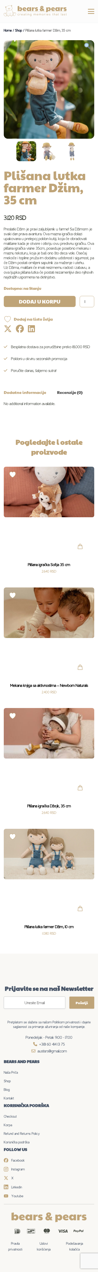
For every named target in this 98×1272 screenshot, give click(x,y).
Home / (9, 30)
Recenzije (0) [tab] (70, 392)
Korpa (8, 1125)
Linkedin (16, 1187)
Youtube (17, 1196)
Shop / (20, 30)
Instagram (18, 1169)
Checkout (10, 1116)
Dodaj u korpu (39, 301)
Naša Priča (11, 1072)
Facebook (18, 1160)
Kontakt (9, 1098)
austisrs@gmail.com (52, 1051)
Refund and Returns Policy (22, 1133)
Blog (7, 1089)
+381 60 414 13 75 (52, 1044)
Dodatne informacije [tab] (25, 392)
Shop (7, 1081)
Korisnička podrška (16, 1142)
